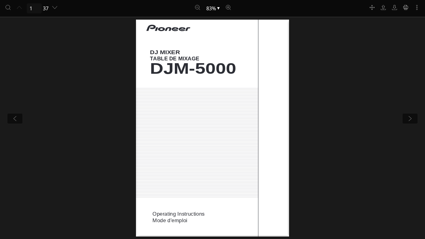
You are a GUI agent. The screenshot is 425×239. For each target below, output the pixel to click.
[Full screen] (372, 7)
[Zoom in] (228, 7)
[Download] (394, 7)
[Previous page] (19, 7)
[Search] (8, 7)
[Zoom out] (198, 7)
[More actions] (417, 7)
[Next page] (55, 7)
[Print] (406, 7)
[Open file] (383, 7)
